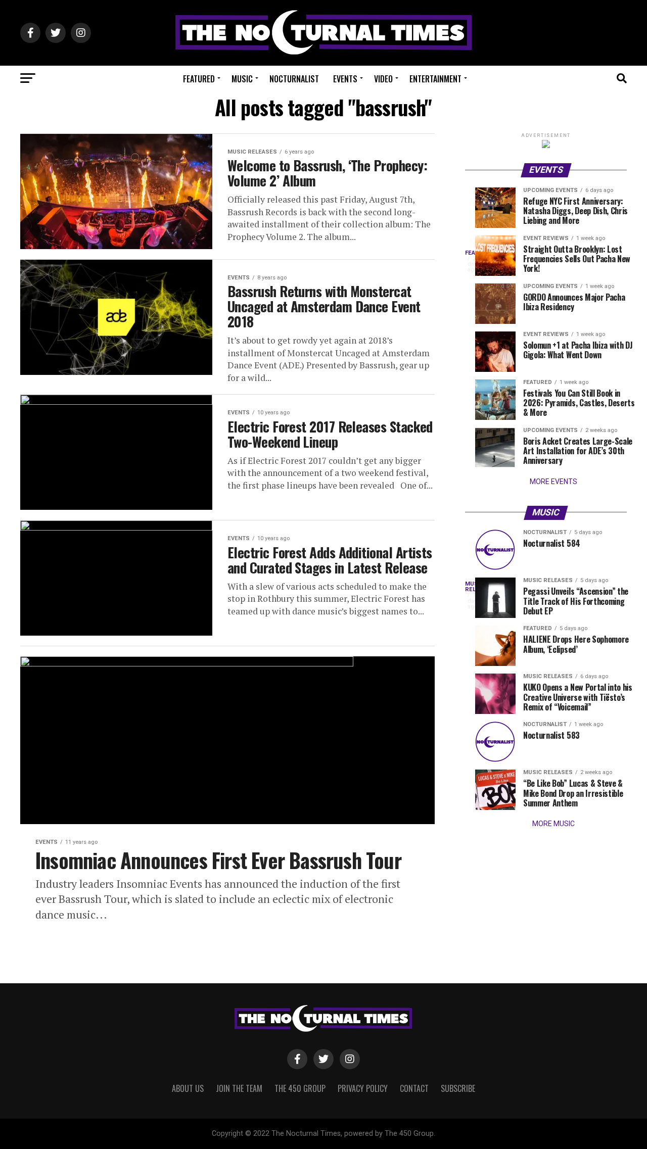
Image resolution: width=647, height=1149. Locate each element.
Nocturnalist (294, 79)
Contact (414, 1088)
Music (242, 79)
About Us (188, 1088)
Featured (199, 79)
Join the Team (239, 1088)
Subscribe (458, 1088)
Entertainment (435, 79)
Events (345, 79)
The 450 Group (300, 1088)
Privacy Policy (363, 1088)
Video (383, 79)
